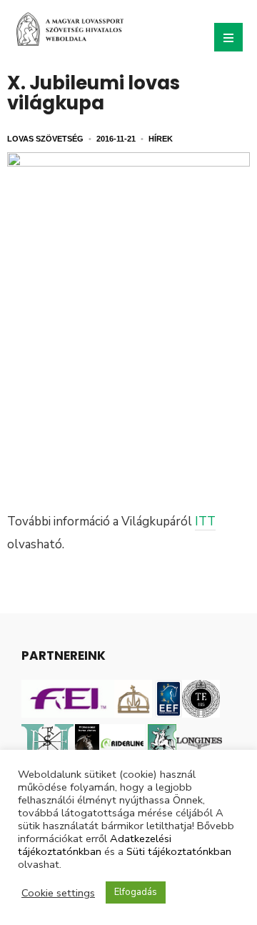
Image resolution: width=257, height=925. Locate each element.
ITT (205, 521)
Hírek (160, 138)
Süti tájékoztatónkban (178, 851)
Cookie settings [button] (58, 892)
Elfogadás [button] (135, 892)
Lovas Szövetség (45, 138)
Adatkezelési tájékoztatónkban (94, 845)
